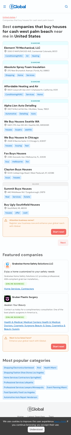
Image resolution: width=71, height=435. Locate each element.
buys (7, 177)
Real (7, 197)
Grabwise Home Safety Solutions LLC (32, 263)
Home (20, 75)
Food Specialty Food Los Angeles (19, 392)
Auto (33, 113)
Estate (27, 197)
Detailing (24, 113)
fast (27, 145)
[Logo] (17, 6)
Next (63, 242)
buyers (18, 129)
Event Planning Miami (57, 387)
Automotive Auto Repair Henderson (20, 397)
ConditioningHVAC (14, 56)
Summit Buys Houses (18, 188)
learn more (60, 421)
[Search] (66, 6)
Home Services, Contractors (19, 288)
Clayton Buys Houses (18, 169)
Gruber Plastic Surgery (25, 297)
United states (9, 17)
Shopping (9, 75)
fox (27, 161)
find (39, 367)
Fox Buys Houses (15, 153)
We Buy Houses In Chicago (21, 137)
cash (25, 212)
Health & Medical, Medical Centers (23, 322)
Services (30, 75)
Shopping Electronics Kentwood (19, 367)
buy (7, 161)
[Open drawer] (4, 6)
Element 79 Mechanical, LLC (22, 48)
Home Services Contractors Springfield (22, 377)
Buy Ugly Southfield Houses (22, 204)
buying (18, 145)
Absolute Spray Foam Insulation (24, 67)
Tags (51, 416)
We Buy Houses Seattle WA (21, 121)
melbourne (17, 161)
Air (27, 56)
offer (17, 212)
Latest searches (36, 416)
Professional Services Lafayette (18, 382)
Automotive (10, 113)
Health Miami (50, 367)
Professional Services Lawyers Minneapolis (24, 387)
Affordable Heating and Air (21, 86)
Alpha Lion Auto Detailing (20, 105)
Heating (35, 56)
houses (8, 129)
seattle (28, 129)
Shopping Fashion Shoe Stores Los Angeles (24, 372)
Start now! (58, 346)
